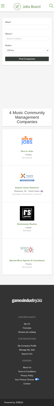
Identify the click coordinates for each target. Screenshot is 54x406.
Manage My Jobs (27, 350)
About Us (27, 367)
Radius (8, 45)
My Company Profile (27, 346)
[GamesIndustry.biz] (27, 6)
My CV (27, 324)
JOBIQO (19, 402)
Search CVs (27, 354)
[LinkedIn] (31, 309)
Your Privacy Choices (24, 379)
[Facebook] (23, 309)
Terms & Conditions (27, 371)
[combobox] (27, 27)
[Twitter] (27, 309)
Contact (27, 383)
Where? (8, 34)
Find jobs (27, 328)
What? (8, 22)
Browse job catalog (27, 332)
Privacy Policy (27, 375)
